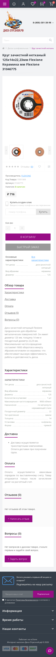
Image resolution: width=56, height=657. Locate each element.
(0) (32, 166)
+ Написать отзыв (18, 518)
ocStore (33, 639)
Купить (43, 212)
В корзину (28, 237)
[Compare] (49, 166)
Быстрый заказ (28, 247)
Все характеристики (40, 258)
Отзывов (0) (12, 313)
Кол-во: (9, 222)
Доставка (10, 299)
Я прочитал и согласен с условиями (27, 601)
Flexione (26, 175)
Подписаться (43, 594)
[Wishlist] (39, 166)
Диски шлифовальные (18, 48)
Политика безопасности (27, 600)
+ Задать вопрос (18, 559)
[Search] (50, 40)
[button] (23, 4)
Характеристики (14, 292)
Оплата (9, 306)
